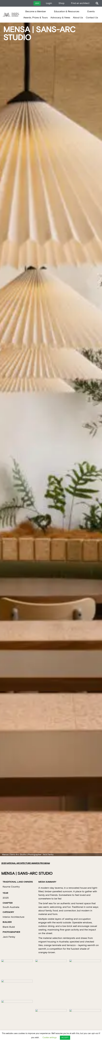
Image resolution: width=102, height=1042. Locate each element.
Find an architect (80, 3)
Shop (61, 3)
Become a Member (35, 11)
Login (49, 3)
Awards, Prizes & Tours (35, 17)
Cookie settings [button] (49, 1037)
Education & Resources (66, 11)
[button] (97, 3)
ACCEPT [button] (65, 1038)
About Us (78, 17)
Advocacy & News (60, 17)
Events (91, 11)
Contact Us (92, 17)
